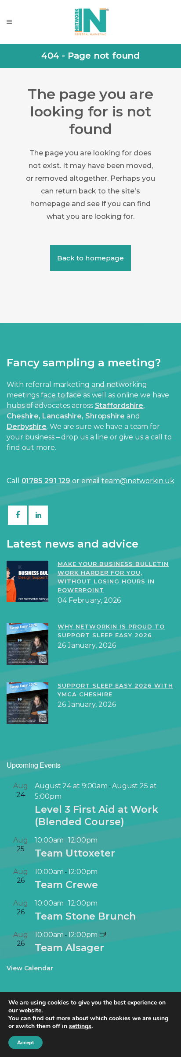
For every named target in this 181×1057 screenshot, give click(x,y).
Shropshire (105, 416)
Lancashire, (62, 416)
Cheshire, (23, 416)
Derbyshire (27, 426)
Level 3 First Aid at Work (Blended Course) (96, 816)
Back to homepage (90, 258)
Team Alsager (69, 948)
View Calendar (30, 968)
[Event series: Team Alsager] (103, 935)
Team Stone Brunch (85, 916)
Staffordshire (119, 405)
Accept (25, 1042)
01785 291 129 (46, 481)
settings (80, 1026)
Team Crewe (66, 885)
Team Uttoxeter (75, 853)
